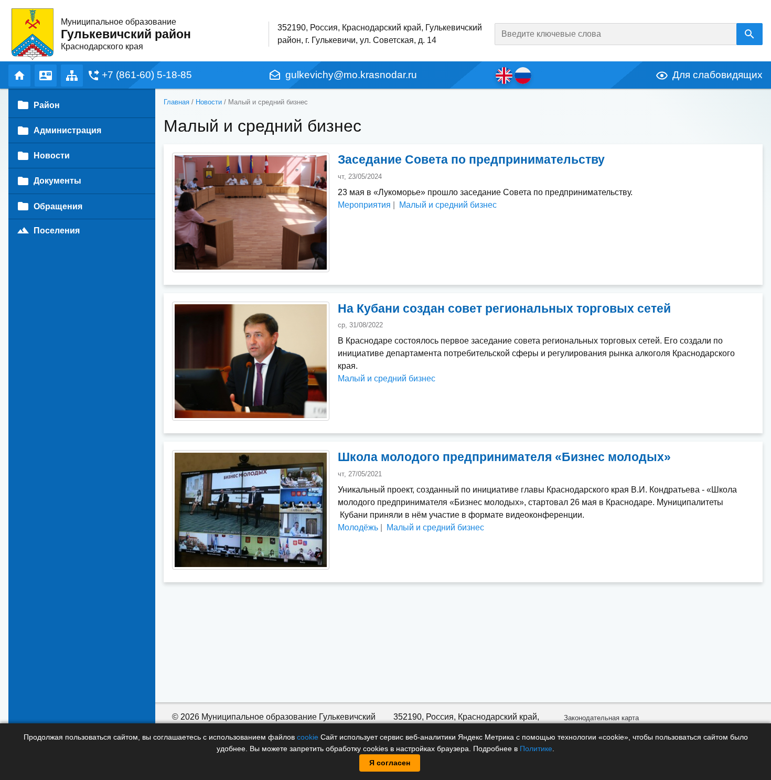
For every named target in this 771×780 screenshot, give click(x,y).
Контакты (46, 76)
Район (47, 105)
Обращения (58, 206)
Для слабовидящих (717, 74)
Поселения (57, 230)
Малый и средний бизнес (448, 204)
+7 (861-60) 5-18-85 (147, 74)
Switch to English (504, 75)
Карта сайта (72, 76)
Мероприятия (364, 204)
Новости (209, 102)
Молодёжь (358, 527)
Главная (19, 76)
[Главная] (32, 33)
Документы (57, 180)
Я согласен (389, 762)
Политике (536, 748)
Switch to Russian (523, 75)
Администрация (67, 130)
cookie (307, 737)
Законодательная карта (601, 718)
